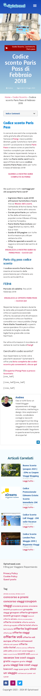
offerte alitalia (10, 619)
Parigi (15, 139)
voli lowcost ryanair (25, 673)
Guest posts (9, 580)
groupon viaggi (19, 616)
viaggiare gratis (18, 661)
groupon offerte (19, 613)
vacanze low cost (14, 657)
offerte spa (7, 633)
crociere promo (20, 606)
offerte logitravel (26, 628)
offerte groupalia (10, 625)
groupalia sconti (16, 609)
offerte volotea (21, 648)
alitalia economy (9, 594)
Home (8, 97)
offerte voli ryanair (10, 644)
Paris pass (31, 49)
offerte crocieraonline (24, 619)
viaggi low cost (20, 665)
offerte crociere (12, 622)
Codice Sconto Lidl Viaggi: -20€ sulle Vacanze (31, 518)
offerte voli (12, 637)
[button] (35, 5)
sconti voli (24, 654)
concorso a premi (15, 597)
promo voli (17, 651)
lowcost (31, 616)
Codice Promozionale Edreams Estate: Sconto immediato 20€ (31, 495)
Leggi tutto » (28, 481)
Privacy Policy (10, 574)
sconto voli (34, 654)
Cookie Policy (10, 577)
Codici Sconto (18, 47)
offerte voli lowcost (22, 641)
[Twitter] (19, 683)
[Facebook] (5, 683)
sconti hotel (12, 654)
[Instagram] (12, 683)
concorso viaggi (13, 601)
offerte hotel (24, 625)
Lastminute (30, 47)
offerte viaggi (20, 633)
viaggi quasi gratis (21, 669)
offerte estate (28, 622)
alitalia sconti (20, 594)
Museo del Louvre (23, 204)
